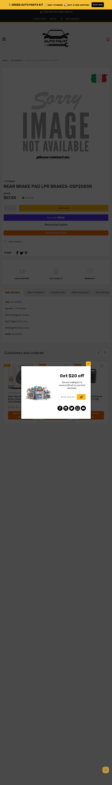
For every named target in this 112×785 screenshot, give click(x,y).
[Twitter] (71, 408)
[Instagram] (65, 408)
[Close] (88, 364)
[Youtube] (83, 408)
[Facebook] (60, 408)
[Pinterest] (77, 408)
